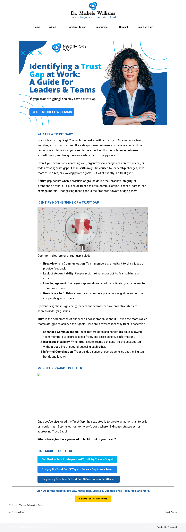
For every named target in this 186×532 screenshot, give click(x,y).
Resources (101, 27)
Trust (40, 505)
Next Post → (171, 512)
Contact (123, 27)
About (53, 27)
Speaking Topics (77, 27)
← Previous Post (16, 512)
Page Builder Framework (167, 527)
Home (36, 27)
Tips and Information (28, 505)
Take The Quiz (145, 27)
